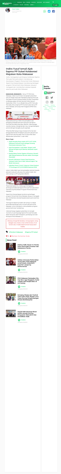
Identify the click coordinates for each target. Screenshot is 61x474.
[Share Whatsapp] (44, 11)
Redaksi (23, 251)
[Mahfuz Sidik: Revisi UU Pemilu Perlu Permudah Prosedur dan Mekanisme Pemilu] (11, 246)
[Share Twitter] (49, 11)
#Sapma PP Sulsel (31, 232)
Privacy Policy (51, 110)
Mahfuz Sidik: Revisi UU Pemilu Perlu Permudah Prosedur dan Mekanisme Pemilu (28, 246)
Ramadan (19, 2)
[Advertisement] (30, 26)
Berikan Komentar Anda (20, 236)
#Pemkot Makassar (16, 232)
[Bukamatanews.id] (7, 3)
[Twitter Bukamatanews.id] (52, 97)
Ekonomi (33, 2)
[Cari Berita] (53, 2)
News (14, 2)
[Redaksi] (19, 252)
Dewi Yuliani (15, 9)
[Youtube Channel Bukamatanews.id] (52, 102)
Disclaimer (46, 109)
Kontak (51, 108)
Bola (24, 2)
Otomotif (16, 4)
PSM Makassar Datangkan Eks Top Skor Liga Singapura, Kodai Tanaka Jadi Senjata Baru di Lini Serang (28, 281)
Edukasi (28, 2)
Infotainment (46, 2)
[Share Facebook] (53, 11)
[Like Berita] (6, 236)
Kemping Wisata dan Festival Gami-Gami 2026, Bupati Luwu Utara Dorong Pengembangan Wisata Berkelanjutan (28, 297)
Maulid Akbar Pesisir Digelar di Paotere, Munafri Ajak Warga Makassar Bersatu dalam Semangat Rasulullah (23, 155)
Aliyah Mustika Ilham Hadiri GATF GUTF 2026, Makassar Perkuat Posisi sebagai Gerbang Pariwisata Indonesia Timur (22, 143)
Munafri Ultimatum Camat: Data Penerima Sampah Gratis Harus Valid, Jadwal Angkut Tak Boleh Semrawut (23, 161)
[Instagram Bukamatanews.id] (47, 102)
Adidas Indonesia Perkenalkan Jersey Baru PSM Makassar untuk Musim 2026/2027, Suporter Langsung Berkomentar (28, 263)
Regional (26, 4)
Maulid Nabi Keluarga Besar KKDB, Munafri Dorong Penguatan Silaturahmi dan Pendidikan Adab (27, 314)
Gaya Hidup (39, 2)
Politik (21, 4)
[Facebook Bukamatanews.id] (47, 97)
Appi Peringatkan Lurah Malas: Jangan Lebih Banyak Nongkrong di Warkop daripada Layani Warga (23, 149)
